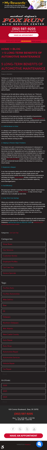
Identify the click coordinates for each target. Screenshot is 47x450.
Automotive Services (11, 358)
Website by (23, 444)
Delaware (6, 317)
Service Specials (9, 273)
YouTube (34, 429)
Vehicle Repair (9, 363)
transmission (19, 177)
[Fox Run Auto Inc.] (23, 20)
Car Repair (7, 369)
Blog (16, 48)
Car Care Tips (14, 233)
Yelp (27, 429)
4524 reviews (36, 41)
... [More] (4, 374)
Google (20, 429)
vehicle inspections (13, 159)
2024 (5, 397)
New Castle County (11, 334)
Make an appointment (23, 35)
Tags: (4, 283)
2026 (5, 385)
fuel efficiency (23, 192)
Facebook (13, 429)
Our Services (8, 250)
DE (4, 311)
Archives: (6, 380)
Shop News (7, 244)
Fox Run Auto (8, 288)
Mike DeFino (8, 300)
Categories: (7, 239)
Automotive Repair (10, 352)
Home (5, 48)
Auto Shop (7, 346)
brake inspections (38, 118)
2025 (5, 391)
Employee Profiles (10, 262)
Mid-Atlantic (8, 329)
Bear (5, 305)
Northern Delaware (10, 323)
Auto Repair (7, 340)
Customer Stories (10, 256)
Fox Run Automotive (11, 294)
